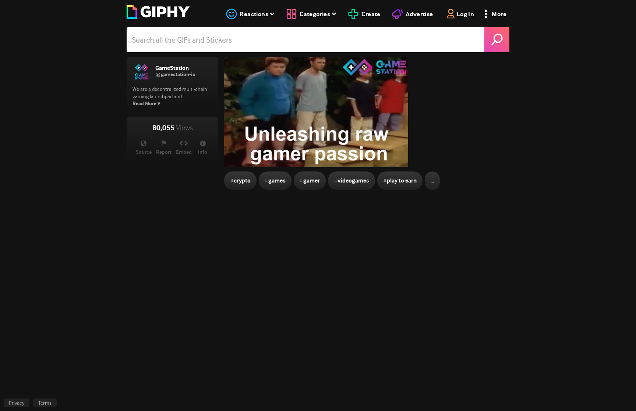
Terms (45, 403)
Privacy (16, 403)
